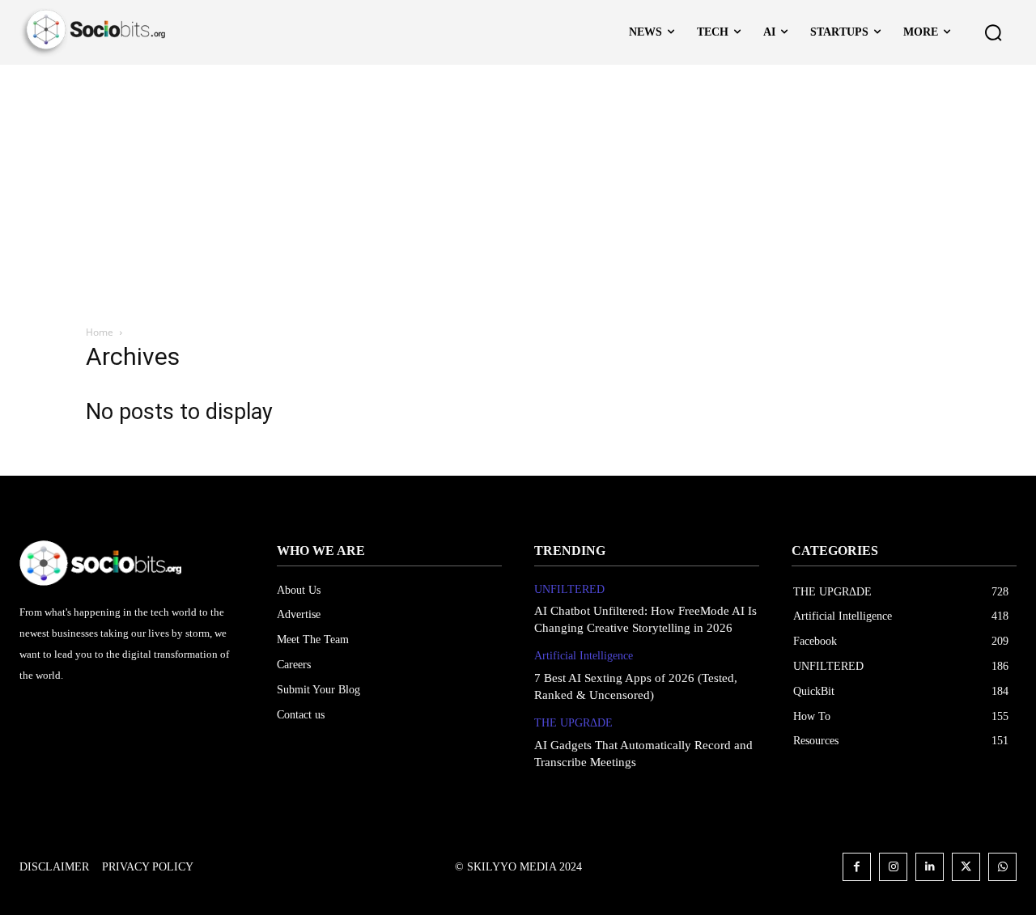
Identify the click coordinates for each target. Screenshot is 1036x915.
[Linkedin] (929, 867)
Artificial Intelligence (583, 656)
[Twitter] (966, 867)
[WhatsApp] (1002, 867)
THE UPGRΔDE (573, 723)
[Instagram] (893, 867)
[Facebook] (857, 867)
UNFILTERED (569, 589)
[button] (993, 32)
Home (99, 332)
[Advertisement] (518, 186)
